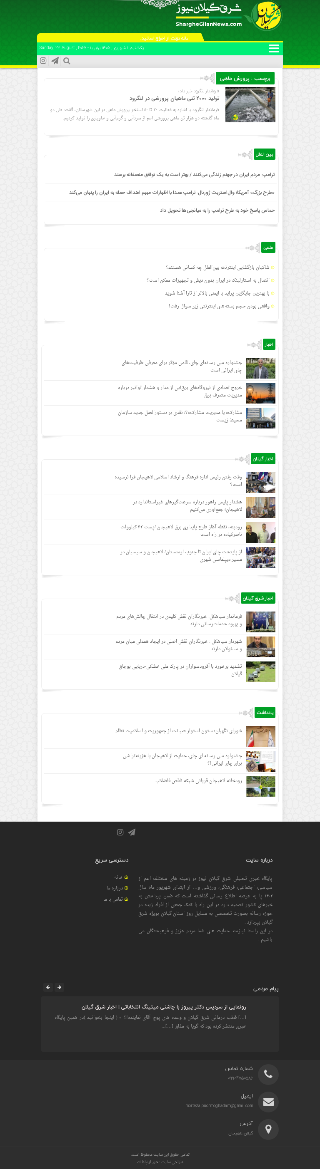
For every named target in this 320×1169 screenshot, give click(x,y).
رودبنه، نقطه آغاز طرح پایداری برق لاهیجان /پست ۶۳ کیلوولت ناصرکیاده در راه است (181, 531)
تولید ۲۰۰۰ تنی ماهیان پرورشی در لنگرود (174, 98)
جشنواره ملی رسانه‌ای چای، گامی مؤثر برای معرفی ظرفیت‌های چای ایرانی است (182, 367)
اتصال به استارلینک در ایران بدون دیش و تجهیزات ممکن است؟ (208, 280)
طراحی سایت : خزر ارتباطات (160, 1162)
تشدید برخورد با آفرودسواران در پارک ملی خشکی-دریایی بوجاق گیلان (180, 670)
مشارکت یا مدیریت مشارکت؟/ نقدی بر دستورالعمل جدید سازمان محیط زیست (180, 417)
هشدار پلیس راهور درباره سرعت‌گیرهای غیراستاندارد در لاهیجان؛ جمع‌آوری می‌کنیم (187, 506)
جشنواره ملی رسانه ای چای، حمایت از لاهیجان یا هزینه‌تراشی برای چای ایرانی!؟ (182, 760)
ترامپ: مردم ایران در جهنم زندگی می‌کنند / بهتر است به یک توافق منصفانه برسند (194, 175)
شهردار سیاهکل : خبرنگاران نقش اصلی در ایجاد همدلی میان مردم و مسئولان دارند (178, 645)
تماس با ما (113, 899)
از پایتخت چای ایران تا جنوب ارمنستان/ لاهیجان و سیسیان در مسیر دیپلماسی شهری (181, 556)
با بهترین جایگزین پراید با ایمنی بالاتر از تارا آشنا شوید (217, 293)
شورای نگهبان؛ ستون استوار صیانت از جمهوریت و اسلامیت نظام (178, 731)
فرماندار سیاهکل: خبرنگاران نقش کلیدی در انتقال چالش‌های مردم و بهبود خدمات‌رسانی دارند (179, 620)
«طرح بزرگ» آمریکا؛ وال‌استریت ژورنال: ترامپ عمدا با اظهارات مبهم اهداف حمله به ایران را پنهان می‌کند (172, 192)
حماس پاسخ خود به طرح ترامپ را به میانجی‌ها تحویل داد (217, 210)
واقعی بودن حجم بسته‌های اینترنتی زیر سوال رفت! (219, 306)
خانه (118, 877)
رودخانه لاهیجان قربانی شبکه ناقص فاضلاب (198, 781)
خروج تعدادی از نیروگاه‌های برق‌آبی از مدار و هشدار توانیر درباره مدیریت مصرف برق (180, 392)
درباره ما (115, 888)
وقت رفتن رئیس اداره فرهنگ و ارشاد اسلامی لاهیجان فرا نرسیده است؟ (178, 481)
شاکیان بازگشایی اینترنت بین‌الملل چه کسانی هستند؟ (218, 267)
